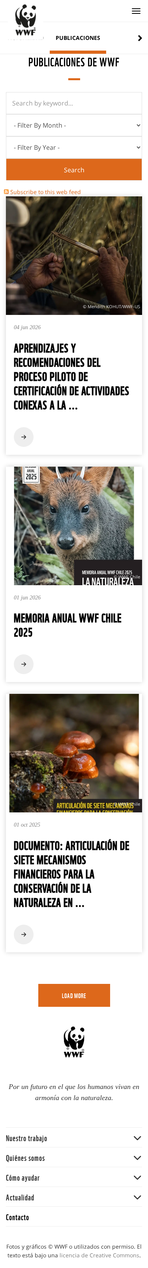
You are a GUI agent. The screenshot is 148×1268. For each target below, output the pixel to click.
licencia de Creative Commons (99, 1255)
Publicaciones (78, 37)
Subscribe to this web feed (45, 192)
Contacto (17, 1216)
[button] (74, 1137)
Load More (74, 995)
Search (74, 170)
